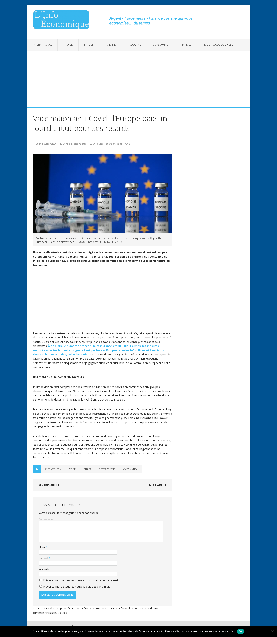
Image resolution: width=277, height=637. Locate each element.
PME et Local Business (218, 44)
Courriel (44, 558)
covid (72, 469)
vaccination (130, 469)
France (68, 44)
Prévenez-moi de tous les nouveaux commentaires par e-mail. (81, 580)
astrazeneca (53, 469)
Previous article (49, 485)
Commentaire (47, 519)
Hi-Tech (89, 44)
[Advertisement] (138, 79)
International (42, 44)
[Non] (272, 631)
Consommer (161, 44)
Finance (186, 44)
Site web (44, 569)
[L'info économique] (62, 20)
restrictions (107, 469)
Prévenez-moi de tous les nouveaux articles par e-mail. (76, 586)
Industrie (135, 44)
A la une (98, 143)
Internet (111, 44)
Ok (240, 631)
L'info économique (74, 143)
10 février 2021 (48, 143)
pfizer (87, 469)
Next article (158, 485)
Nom (42, 547)
